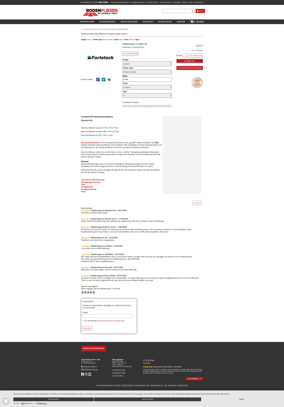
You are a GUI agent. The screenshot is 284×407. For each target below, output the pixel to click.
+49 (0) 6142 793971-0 (90, 367)
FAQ (83, 184)
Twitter (103, 79)
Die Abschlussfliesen (90, 142)
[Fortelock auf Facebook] (103, 2)
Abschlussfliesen (129, 21)
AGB (165, 385)
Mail (109, 79)
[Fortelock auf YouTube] (106, 2)
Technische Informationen (93, 179)
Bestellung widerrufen (93, 348)
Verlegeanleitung (88, 189)
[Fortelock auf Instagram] (107, 2)
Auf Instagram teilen (118, 373)
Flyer (83, 191)
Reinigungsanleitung (90, 182)
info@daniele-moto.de (90, 369)
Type (126, 91)
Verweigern (53, 399)
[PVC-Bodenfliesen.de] (100, 18)
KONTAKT (117, 385)
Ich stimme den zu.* (104, 320)
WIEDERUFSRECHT (157, 385)
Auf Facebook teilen (118, 370)
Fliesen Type (127, 68)
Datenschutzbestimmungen (109, 320)
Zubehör (181, 21)
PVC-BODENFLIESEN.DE (105, 385)
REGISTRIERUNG (127, 385)
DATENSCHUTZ (183, 385)
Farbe (126, 83)
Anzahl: (179, 55)
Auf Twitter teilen (117, 376)
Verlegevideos (87, 187)
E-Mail (85, 312)
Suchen (192, 11)
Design (126, 60)
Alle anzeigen (192, 379)
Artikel (194, 21)
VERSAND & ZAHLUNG (141, 385)
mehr (241, 399)
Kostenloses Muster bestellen (189, 68)
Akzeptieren (147, 399)
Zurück (196, 203)
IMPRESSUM (172, 385)
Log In (201, 11)
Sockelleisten (165, 21)
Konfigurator (189, 61)
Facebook (98, 79)
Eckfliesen (148, 21)
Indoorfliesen (87, 21)
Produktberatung (130, 53)
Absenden (87, 328)
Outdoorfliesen (107, 21)
